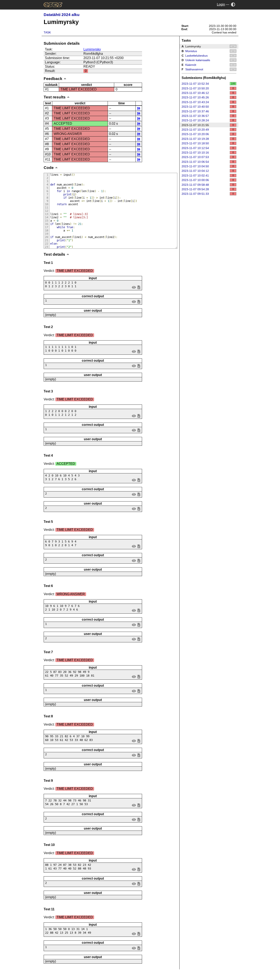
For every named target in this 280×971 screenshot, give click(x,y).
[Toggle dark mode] (233, 4)
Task (47, 32)
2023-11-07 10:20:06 (208, 134)
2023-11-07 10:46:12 (208, 93)
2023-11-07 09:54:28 (208, 189)
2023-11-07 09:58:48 (208, 184)
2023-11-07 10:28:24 (208, 120)
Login (221, 4)
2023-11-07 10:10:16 (208, 152)
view (134, 287)
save (138, 287)
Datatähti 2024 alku (62, 15)
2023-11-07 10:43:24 (208, 102)
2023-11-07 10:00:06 (208, 180)
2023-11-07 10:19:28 (208, 138)
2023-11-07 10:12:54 (208, 148)
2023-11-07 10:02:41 (208, 175)
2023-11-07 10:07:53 (208, 157)
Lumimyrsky (92, 49)
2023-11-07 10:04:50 (208, 166)
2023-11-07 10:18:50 (208, 143)
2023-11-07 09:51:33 (208, 193)
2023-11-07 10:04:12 (208, 170)
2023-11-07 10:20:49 (208, 129)
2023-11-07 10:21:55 (208, 125)
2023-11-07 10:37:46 (208, 111)
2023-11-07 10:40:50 (208, 106)
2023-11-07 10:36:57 (208, 115)
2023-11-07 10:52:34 (208, 83)
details (138, 108)
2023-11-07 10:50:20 (208, 88)
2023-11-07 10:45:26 (208, 97)
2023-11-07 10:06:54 (208, 161)
